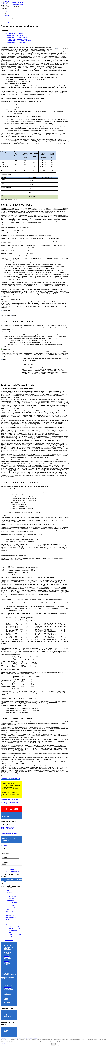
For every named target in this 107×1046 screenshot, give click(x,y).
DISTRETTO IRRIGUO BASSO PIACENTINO (18, 41)
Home (7, 11)
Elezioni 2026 (12, 809)
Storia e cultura (13, 894)
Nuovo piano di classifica (6, 815)
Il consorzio (8, 892)
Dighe (10, 936)
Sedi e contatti (9, 940)
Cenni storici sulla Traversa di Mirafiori (16, 39)
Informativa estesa (53, 1045)
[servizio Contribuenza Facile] (4, 845)
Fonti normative (13, 896)
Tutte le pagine (9, 44)
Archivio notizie (9, 915)
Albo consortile (13, 902)
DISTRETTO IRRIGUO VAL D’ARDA (15, 43)
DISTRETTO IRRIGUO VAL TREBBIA (16, 37)
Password (4, 857)
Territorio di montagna (15, 934)
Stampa (7, 22)
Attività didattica (9, 911)
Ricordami (6, 862)
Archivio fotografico (10, 917)
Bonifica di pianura (14, 926)
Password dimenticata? (11, 869)
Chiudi (53, 1043)
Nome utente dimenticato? (12, 871)
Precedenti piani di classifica (8, 839)
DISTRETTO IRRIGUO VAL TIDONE (15, 35)
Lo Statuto (14, 904)
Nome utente (5, 853)
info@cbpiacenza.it (17, 2)
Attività (7, 15)
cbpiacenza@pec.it (17, 4)
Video (7, 919)
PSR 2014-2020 (8, 976)
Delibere (14, 906)
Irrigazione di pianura (14, 928)
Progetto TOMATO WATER (6, 1032)
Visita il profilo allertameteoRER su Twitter (11, 880)
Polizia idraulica (13, 938)
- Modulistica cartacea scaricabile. (9, 833)
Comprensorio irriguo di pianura (14, 33)
